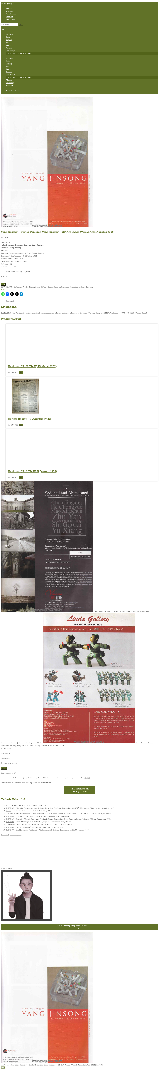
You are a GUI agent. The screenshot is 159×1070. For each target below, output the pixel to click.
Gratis (25, 287)
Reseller (9, 17)
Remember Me (10, 763)
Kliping (9, 40)
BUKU (8, 805)
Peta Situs (73, 928)
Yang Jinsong (87, 287)
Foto (8, 42)
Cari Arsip (10, 50)
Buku (8, 37)
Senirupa (65, 287)
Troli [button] (21, 372)
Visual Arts (75, 287)
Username (5, 753)
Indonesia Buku (95, 925)
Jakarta (57, 287)
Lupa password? (8, 773)
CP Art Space (47, 287)
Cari (21, 24)
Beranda (9, 34)
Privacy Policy (93, 928)
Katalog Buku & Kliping (20, 53)
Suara (8, 45)
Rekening (10, 11)
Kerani (82, 928)
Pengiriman (11, 14)
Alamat (9, 8)
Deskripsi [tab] (10, 301)
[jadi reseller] (79, 793)
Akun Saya (10, 19)
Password (5, 758)
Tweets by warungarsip (11, 835)
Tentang (63, 928)
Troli (3, 284)
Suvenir (9, 48)
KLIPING (10, 808)
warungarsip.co (8, 3)
